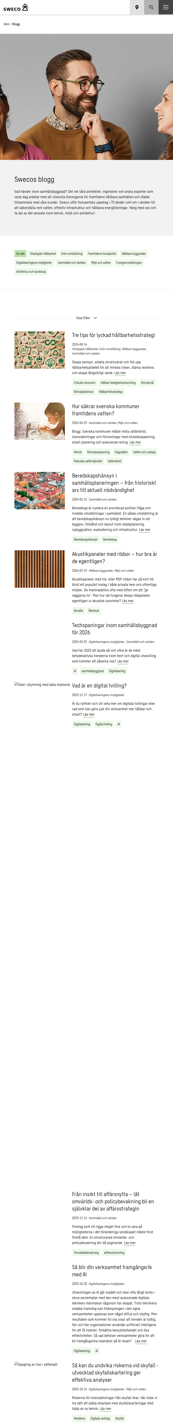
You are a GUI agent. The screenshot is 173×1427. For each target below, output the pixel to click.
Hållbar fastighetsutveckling (118, 383)
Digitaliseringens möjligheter (34, 262)
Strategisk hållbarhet (43, 253)
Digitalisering (117, 671)
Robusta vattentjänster (88, 461)
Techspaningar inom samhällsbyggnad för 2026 (114, 628)
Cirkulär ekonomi (84, 383)
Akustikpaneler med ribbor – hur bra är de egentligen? (114, 557)
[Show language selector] (137, 7)
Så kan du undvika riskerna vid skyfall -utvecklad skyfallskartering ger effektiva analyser (115, 1372)
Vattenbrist (114, 461)
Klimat (78, 452)
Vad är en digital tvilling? (99, 685)
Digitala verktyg (100, 1418)
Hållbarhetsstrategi (111, 392)
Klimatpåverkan (83, 392)
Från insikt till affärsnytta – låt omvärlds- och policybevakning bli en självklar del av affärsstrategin (113, 1201)
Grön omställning (71, 253)
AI (75, 671)
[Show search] (151, 7)
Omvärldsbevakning (86, 1252)
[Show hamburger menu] (166, 7)
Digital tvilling (104, 724)
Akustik (78, 610)
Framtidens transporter (102, 253)
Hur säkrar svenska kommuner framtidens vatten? (105, 409)
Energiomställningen (129, 262)
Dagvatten (121, 452)
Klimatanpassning (98, 452)
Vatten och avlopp (144, 452)
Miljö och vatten (101, 262)
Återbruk (94, 610)
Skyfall (119, 1418)
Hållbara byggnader (134, 253)
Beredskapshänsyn (86, 539)
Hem (6, 24)
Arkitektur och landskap (31, 271)
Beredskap (110, 539)
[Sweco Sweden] (16, 7)
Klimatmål (147, 383)
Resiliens (79, 1418)
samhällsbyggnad (93, 671)
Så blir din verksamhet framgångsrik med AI (112, 1270)
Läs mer (120, 373)
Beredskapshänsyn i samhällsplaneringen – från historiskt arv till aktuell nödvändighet (114, 482)
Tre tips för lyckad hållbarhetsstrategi (113, 335)
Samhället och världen (72, 262)
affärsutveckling (114, 1252)
